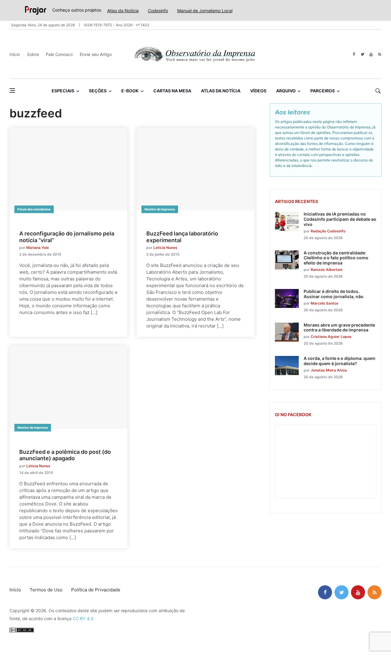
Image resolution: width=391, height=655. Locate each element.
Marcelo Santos (324, 303)
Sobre (33, 54)
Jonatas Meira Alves (329, 370)
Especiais (63, 90)
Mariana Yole (37, 247)
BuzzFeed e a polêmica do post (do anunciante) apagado (65, 455)
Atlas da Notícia (123, 10)
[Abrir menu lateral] (12, 90)
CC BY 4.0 (83, 618)
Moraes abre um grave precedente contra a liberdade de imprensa (339, 327)
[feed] (380, 54)
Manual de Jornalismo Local (204, 10)
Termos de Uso (46, 590)
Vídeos (258, 90)
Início (14, 54)
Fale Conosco (59, 54)
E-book (130, 90)
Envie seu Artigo (96, 54)
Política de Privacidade (95, 590)
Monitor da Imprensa (159, 209)
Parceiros (322, 90)
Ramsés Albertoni (326, 269)
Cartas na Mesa (172, 90)
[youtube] (371, 54)
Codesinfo (158, 10)
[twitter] (362, 54)
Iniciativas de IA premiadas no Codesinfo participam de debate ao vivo (340, 219)
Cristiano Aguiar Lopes (331, 336)
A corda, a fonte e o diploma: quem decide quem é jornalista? (339, 361)
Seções (98, 90)
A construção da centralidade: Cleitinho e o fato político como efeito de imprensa (336, 258)
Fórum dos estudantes (34, 209)
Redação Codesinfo (328, 231)
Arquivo (286, 90)
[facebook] (354, 54)
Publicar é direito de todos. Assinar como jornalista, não (334, 294)
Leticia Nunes (165, 247)
